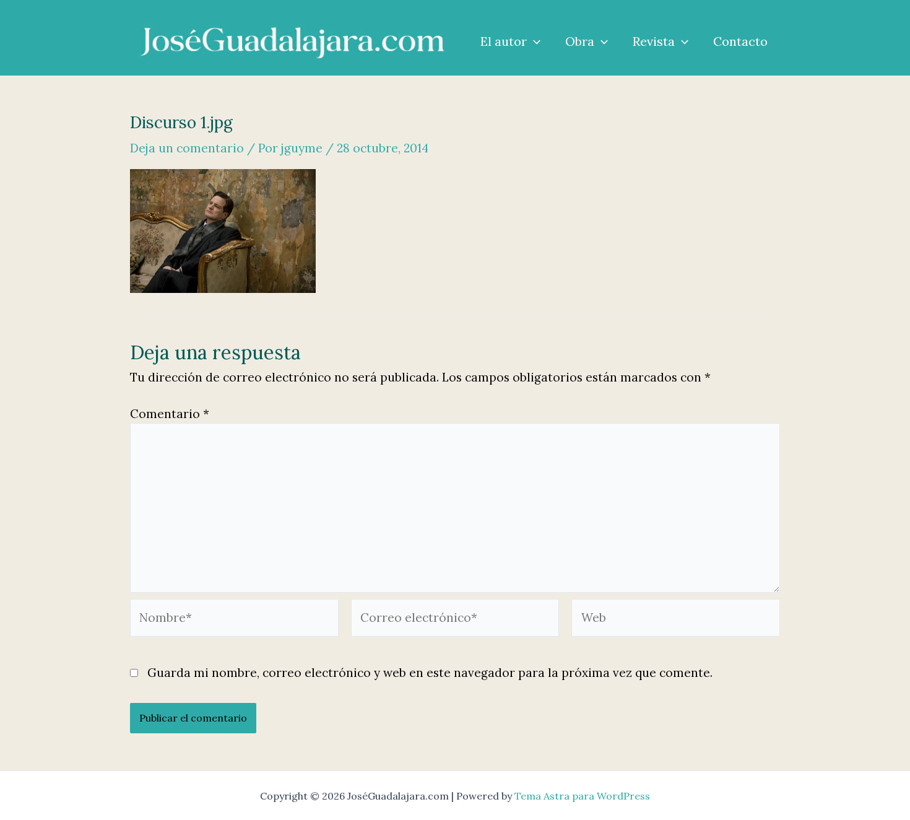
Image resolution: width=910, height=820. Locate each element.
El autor (503, 41)
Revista (654, 41)
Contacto (740, 41)
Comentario (169, 413)
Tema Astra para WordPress (582, 796)
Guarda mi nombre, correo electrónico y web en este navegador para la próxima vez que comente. (430, 672)
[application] (533, 41)
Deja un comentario (187, 148)
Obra (579, 41)
